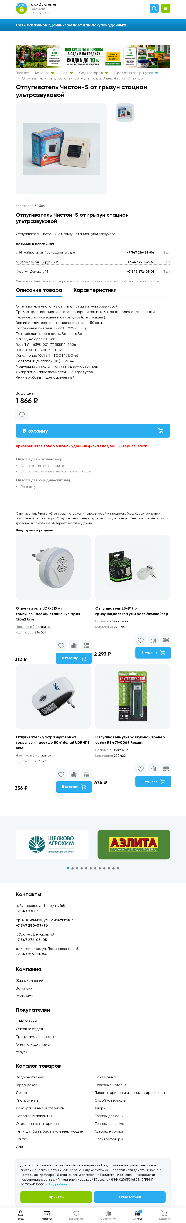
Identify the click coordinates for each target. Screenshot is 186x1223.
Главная (22, 73)
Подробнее (58, 1184)
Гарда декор (27, 1085)
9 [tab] (104, 868)
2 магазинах (33, 626)
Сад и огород (91, 73)
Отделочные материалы (37, 1123)
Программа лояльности (36, 1036)
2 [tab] (72, 868)
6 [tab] (91, 868)
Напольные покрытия (34, 1116)
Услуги (21, 1052)
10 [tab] (109, 868)
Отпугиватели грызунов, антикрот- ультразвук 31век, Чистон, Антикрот (83, 78)
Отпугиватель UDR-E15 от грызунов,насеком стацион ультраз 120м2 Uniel (48, 613)
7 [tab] (95, 868)
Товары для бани (109, 1116)
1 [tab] (68, 868)
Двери (100, 1108)
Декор (21, 1092)
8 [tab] (100, 868)
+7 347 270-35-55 (141, 262)
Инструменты (27, 1100)
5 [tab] (86, 868)
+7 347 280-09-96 (32, 925)
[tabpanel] (52, 844)
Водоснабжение (30, 1077)
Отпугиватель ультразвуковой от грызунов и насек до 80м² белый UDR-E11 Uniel (52, 742)
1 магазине (111, 621)
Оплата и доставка (33, 1044)
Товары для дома (109, 1123)
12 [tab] (118, 868)
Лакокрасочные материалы (40, 1108)
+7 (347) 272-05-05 (43, 4)
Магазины (28, 1021)
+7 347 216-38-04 (140, 252)
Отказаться (130, 1197)
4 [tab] (82, 868)
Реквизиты (24, 996)
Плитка (22, 1139)
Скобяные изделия (110, 1085)
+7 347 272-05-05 (140, 272)
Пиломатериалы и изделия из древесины (130, 1092)
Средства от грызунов (134, 73)
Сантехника (105, 1077)
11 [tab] (113, 868)
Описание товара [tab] (39, 290)
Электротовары (109, 1139)
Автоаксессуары (109, 1131)
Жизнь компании (29, 980)
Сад (65, 73)
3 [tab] (77, 868)
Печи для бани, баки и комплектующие (49, 1131)
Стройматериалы (110, 1100)
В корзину (35, 430)
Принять (56, 1197)
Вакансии (24, 988)
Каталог (42, 73)
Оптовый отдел (29, 1029)
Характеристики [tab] (95, 290)
